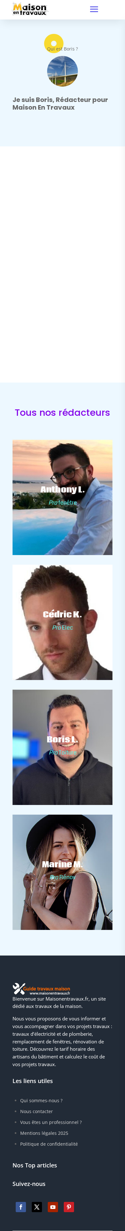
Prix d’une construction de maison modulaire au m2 (57, 397)
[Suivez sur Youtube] (53, 1207)
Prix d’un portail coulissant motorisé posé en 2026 (58, 273)
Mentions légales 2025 (44, 1133)
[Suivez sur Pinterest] (69, 1207)
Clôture (74, 283)
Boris (31, 283)
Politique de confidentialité (49, 1144)
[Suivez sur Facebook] (21, 1207)
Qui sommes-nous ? (41, 1100)
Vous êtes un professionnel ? (51, 1122)
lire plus (33, 294)
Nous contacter (36, 1111)
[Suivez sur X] (37, 1207)
